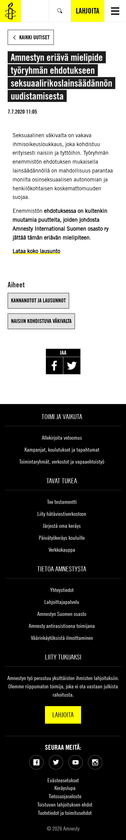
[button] (115, 11)
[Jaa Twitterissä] (71, 365)
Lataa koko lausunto (36, 251)
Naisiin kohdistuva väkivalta (41, 321)
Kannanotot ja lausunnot (38, 300)
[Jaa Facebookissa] (54, 365)
